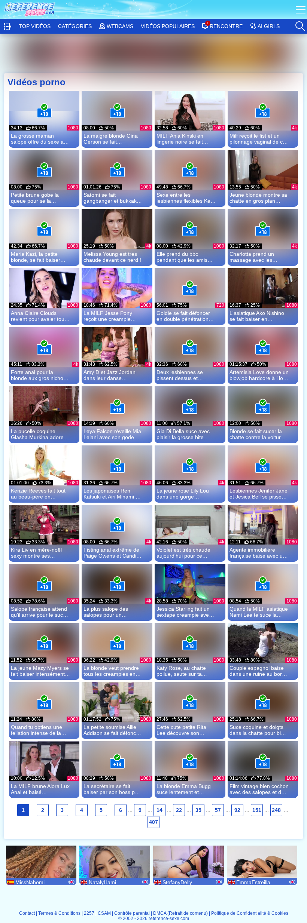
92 (237, 810)
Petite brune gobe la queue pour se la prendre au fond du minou (35, 198)
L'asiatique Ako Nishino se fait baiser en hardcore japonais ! (257, 316)
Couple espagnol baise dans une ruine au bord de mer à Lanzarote (257, 671)
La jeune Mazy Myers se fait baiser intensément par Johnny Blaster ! (40, 671)
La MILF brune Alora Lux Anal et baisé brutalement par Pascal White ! (40, 789)
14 (159, 810)
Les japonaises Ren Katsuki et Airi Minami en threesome (112, 494)
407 (153, 822)
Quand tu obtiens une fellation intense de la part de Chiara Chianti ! (38, 730)
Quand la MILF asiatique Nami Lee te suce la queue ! (259, 612)
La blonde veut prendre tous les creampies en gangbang (111, 671)
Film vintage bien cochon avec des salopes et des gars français (259, 789)
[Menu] (301, 9)
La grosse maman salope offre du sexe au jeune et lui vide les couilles (39, 139)
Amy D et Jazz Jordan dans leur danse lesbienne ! (109, 375)
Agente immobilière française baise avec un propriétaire (258, 553)
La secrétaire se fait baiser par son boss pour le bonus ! (113, 789)
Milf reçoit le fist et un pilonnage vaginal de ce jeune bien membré (258, 139)
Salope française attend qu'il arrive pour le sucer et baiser (39, 612)
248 (276, 810)
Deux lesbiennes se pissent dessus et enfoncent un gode (179, 375)
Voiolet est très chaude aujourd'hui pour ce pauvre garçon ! (183, 553)
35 (198, 810)
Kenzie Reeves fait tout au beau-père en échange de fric (38, 494)
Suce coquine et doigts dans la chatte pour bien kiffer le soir (258, 730)
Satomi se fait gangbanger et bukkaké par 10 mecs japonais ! (111, 198)
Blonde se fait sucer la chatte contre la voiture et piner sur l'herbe (257, 434)
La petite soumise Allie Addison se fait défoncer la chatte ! (112, 730)
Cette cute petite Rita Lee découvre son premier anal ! (181, 730)
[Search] (299, 24)
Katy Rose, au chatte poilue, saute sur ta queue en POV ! (181, 671)
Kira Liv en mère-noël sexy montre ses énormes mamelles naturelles (36, 553)
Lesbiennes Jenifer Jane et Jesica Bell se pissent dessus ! (259, 494)
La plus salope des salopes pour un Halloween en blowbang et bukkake (111, 612)
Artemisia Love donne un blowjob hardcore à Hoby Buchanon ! (259, 375)
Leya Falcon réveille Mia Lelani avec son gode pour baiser (112, 434)
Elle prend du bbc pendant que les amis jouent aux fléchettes (181, 257)
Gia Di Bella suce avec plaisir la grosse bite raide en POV (183, 434)
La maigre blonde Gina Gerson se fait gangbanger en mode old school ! (110, 139)
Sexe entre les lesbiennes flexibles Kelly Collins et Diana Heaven (185, 198)
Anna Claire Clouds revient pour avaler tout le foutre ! (38, 316)
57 (218, 810)
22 (179, 810)
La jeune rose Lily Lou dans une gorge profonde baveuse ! (182, 494)
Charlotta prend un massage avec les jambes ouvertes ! (252, 257)
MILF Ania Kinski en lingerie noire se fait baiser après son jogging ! (185, 139)
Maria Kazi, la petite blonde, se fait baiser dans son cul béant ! (35, 257)
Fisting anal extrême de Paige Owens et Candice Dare (112, 553)
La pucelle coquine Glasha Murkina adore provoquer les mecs (37, 434)
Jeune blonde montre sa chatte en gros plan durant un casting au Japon (258, 198)
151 (256, 810)
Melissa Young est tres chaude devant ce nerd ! (112, 257)
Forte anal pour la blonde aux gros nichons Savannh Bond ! (40, 375)
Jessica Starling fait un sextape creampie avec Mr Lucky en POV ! (184, 612)
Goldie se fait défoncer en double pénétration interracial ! (183, 316)
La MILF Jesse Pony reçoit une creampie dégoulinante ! (107, 316)
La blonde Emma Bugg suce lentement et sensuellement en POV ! (185, 789)
